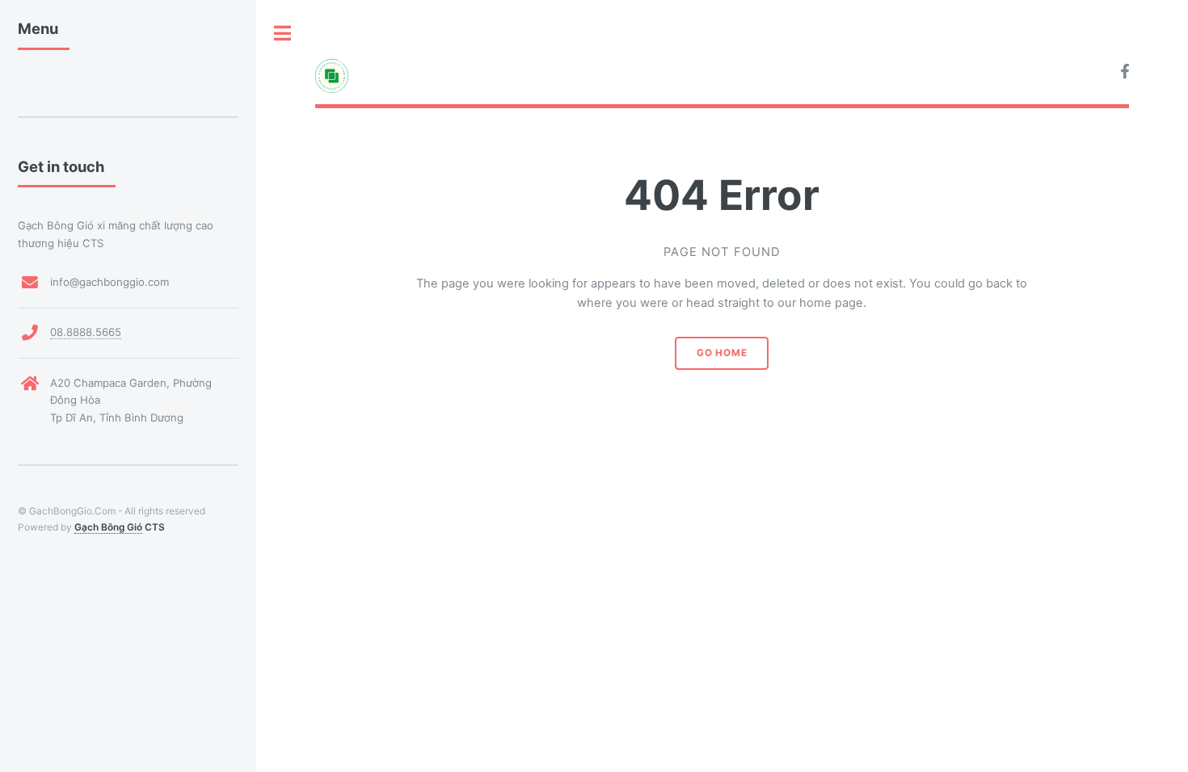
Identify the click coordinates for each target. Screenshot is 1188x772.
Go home (722, 353)
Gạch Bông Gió (108, 527)
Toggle (283, 33)
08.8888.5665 (85, 331)
